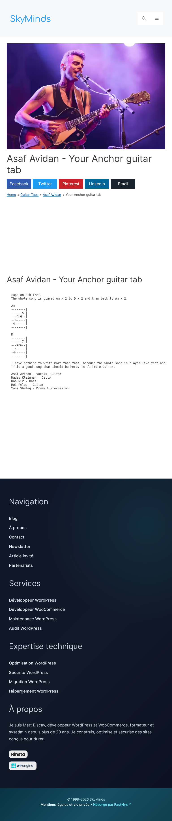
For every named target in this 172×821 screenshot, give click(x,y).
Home (11, 195)
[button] (144, 18)
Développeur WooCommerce (37, 609)
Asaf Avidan (52, 195)
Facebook (19, 183)
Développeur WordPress (32, 600)
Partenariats (21, 565)
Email (123, 183)
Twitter (45, 183)
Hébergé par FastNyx (110, 804)
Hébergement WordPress (33, 691)
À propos (18, 527)
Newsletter (19, 546)
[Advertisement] (86, 236)
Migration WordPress (29, 681)
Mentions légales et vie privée (65, 804)
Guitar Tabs (29, 195)
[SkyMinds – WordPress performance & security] (31, 17)
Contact (16, 537)
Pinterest (71, 183)
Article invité (21, 556)
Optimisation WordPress (32, 663)
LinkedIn (97, 183)
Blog (13, 518)
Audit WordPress (25, 628)
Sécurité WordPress (28, 672)
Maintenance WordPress (33, 618)
